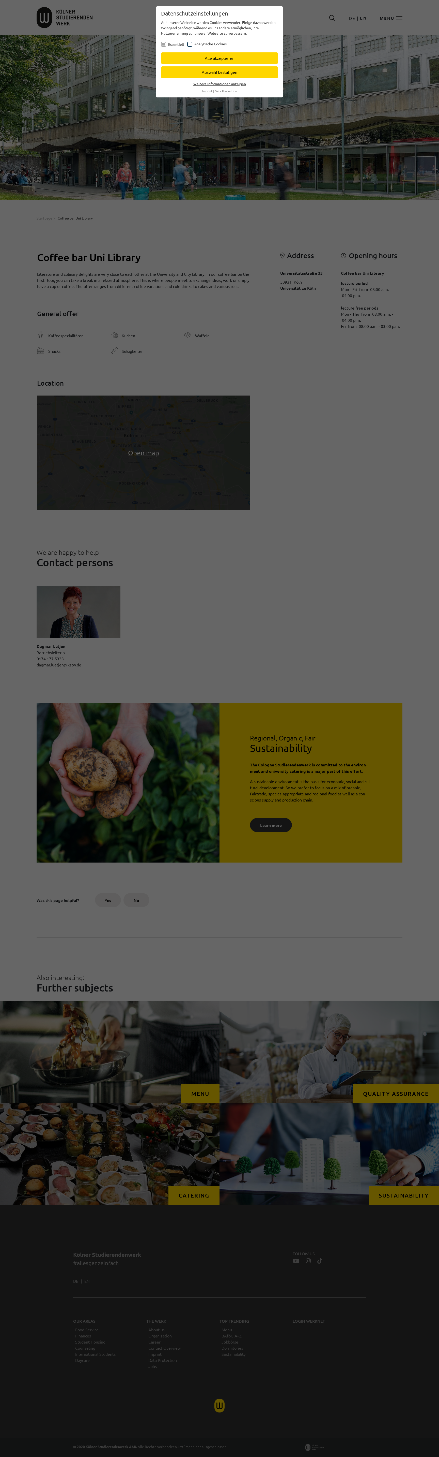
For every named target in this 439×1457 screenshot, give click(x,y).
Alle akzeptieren (219, 58)
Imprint (207, 91)
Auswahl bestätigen (219, 72)
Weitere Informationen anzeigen (219, 83)
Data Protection (226, 91)
